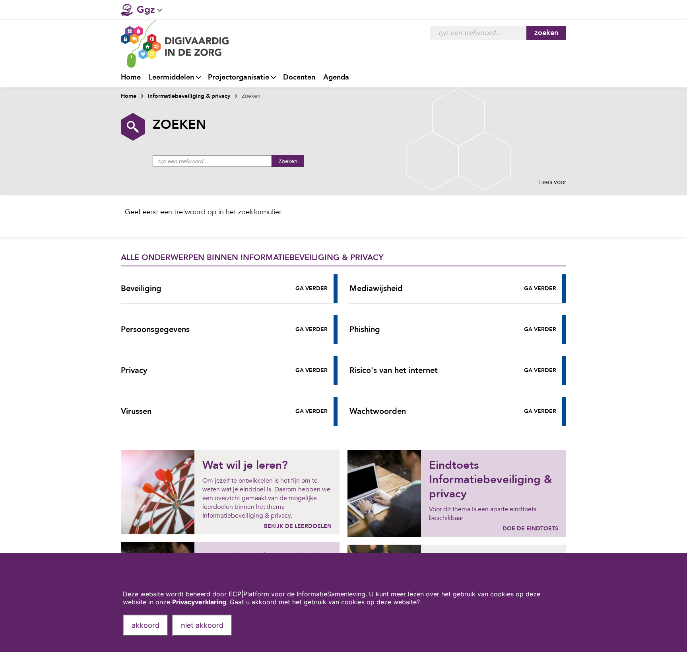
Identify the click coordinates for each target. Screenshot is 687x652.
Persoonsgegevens (155, 329)
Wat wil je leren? (245, 465)
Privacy (134, 370)
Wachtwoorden (377, 411)
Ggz (146, 9)
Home (131, 77)
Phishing (364, 329)
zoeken (546, 33)
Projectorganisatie (238, 77)
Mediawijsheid (376, 288)
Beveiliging (141, 288)
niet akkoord (202, 625)
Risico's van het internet (393, 370)
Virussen (136, 411)
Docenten (299, 77)
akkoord (145, 625)
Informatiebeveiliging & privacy (189, 96)
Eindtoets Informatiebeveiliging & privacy (490, 479)
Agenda (336, 77)
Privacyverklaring (199, 602)
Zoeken (288, 161)
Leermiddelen (171, 77)
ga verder (311, 288)
